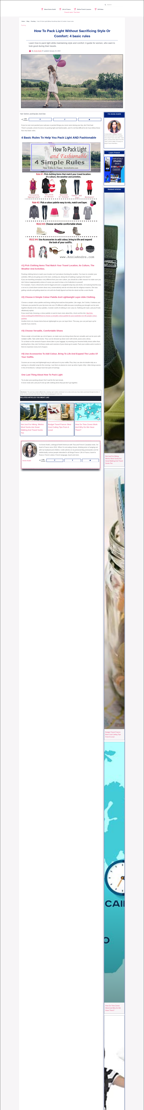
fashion (26, 114)
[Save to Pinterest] (40, 119)
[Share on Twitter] (89, 119)
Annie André (38, 51)
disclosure (52, 394)
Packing (23, 25)
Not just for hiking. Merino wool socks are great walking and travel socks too (32, 428)
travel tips (42, 114)
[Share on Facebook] (65, 119)
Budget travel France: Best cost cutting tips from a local (59, 427)
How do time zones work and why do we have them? (86, 427)
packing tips (34, 114)
